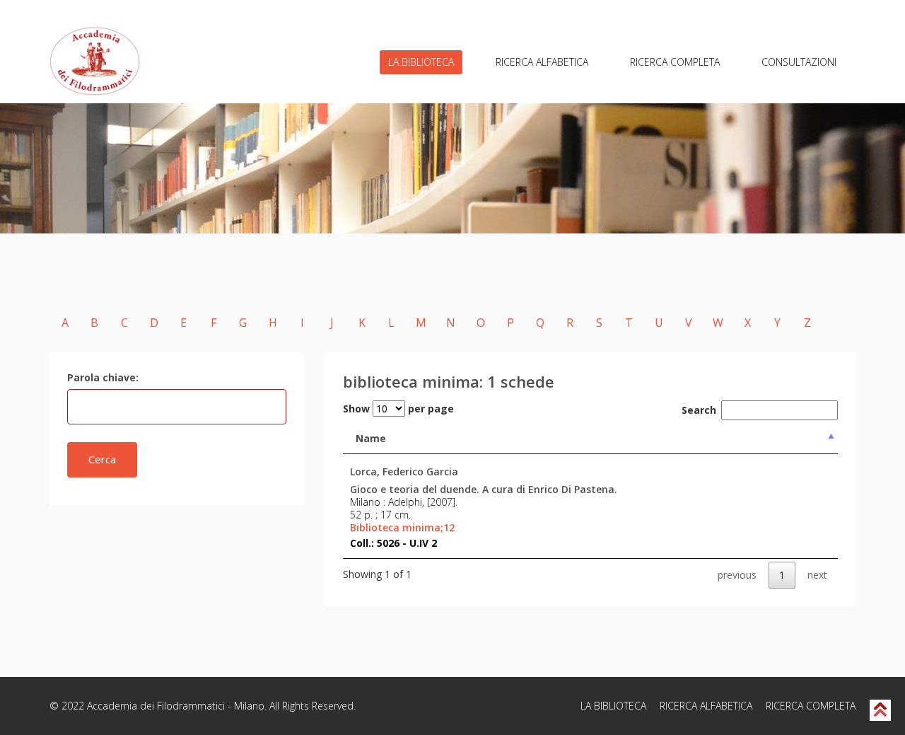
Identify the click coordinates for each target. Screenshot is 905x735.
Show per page (398, 408)
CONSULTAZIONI (798, 62)
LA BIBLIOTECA (421, 62)
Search (699, 410)
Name (371, 438)
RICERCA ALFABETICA (542, 62)
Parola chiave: (103, 377)
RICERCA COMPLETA (675, 62)
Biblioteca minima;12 (402, 527)
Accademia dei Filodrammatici (156, 705)
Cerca (102, 459)
